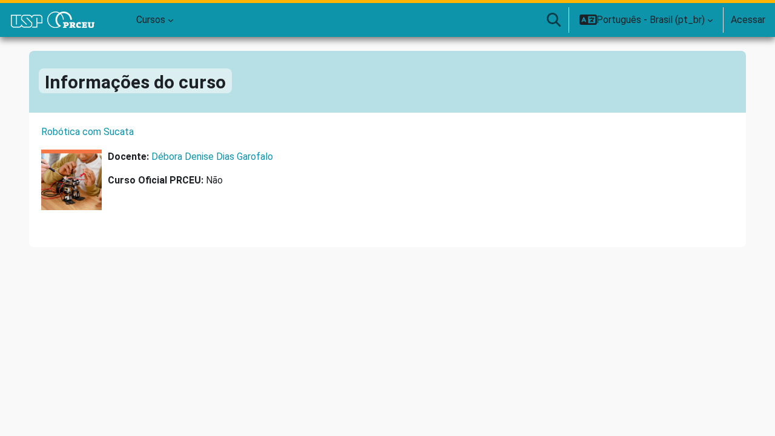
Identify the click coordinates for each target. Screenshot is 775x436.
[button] (553, 20)
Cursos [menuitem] (150, 19)
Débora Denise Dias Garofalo (212, 156)
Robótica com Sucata (87, 131)
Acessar (748, 19)
